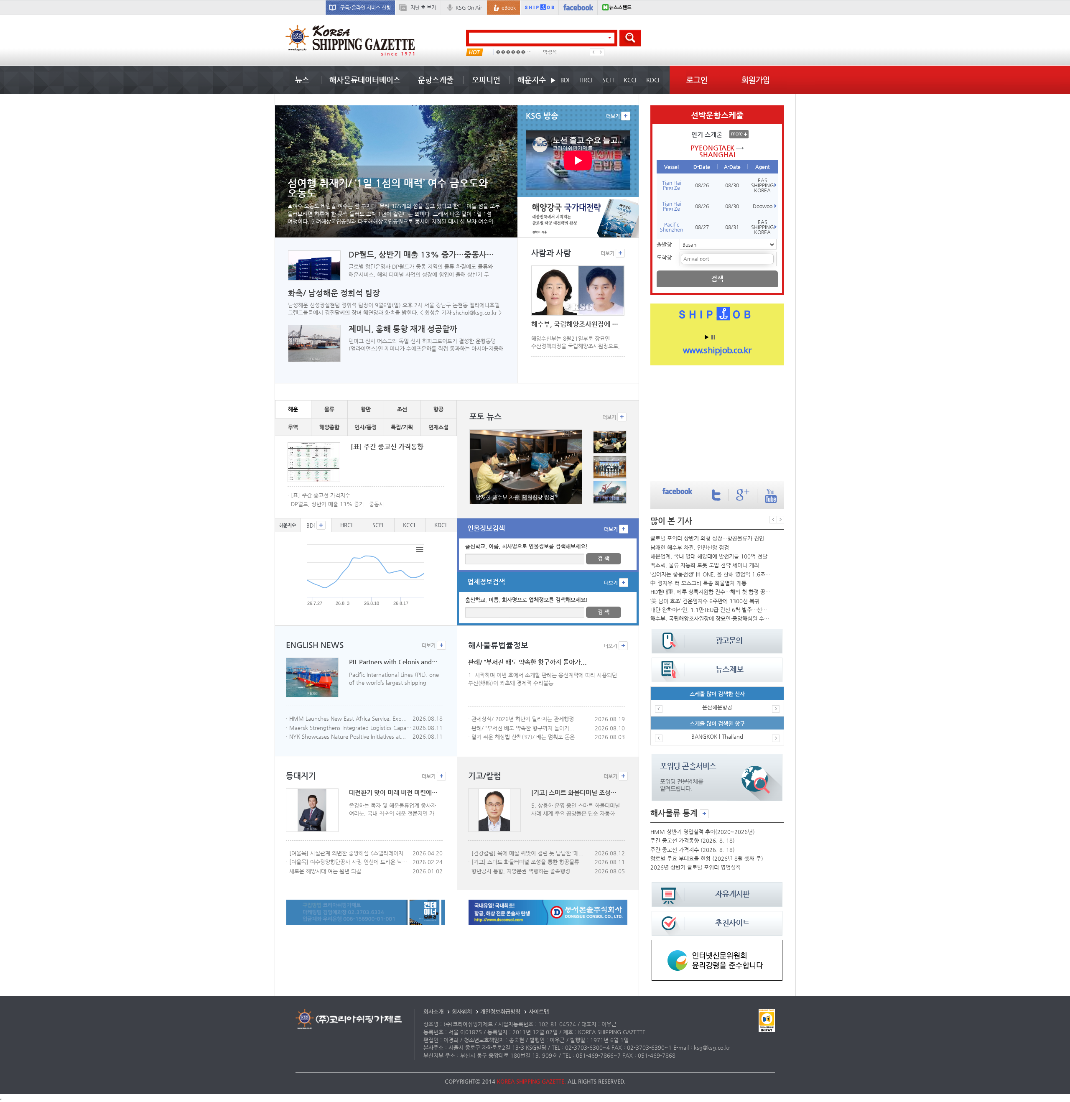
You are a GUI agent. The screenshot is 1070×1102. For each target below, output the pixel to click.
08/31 (732, 227)
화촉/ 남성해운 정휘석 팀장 (334, 293)
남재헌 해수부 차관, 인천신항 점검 (689, 547)
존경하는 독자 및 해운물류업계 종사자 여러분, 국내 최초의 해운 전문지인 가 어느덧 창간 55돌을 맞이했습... (392, 809)
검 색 (603, 558)
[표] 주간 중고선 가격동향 (387, 447)
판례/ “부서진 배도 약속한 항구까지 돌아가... (527, 662)
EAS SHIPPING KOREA (762, 185)
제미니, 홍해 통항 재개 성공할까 (403, 329)
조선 (402, 409)
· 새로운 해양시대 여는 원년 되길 (323, 871)
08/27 (702, 227)
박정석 (550, 52)
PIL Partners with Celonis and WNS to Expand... (393, 661)
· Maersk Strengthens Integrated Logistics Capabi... (348, 727)
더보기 (613, 116)
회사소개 (433, 1011)
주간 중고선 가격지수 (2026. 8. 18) (692, 850)
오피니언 (486, 79)
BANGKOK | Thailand (717, 736)
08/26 (702, 185)
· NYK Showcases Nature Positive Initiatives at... (346, 736)
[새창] (717, 944)
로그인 (697, 79)
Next (600, 52)
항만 (366, 409)
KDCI (652, 80)
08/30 (732, 185)
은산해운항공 (717, 707)
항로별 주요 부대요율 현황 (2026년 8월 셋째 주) (706, 858)
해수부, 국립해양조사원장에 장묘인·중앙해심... (575, 324)
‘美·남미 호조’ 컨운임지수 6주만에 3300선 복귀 (704, 601)
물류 (329, 409)
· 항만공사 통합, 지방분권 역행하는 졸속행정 (519, 871)
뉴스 (302, 79)
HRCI (585, 80)
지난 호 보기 (423, 7)
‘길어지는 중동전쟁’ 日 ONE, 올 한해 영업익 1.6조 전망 (710, 574)
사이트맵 (539, 1011)
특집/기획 (402, 427)
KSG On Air (469, 7)
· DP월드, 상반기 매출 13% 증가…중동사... (338, 504)
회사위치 (462, 1011)
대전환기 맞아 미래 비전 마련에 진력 (393, 792)
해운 (293, 409)
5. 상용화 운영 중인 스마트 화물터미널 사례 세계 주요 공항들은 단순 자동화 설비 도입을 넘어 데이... (575, 809)
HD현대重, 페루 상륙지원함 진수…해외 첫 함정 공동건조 (710, 592)
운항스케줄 (435, 79)
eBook (509, 7)
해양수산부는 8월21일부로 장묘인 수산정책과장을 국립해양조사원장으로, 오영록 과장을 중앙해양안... (575, 342)
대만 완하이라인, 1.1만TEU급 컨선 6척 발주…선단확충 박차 (710, 610)
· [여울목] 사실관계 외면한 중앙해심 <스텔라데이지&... (348, 853)
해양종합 (329, 427)
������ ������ (515, 52)
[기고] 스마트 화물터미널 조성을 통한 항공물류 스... (575, 792)
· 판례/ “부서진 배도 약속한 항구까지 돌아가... (521, 728)
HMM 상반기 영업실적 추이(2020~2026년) (702, 832)
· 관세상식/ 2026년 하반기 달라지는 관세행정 (521, 719)
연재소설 (438, 427)
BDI (564, 80)
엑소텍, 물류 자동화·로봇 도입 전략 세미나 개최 (704, 565)
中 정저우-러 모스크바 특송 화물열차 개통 (698, 583)
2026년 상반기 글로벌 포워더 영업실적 (695, 867)
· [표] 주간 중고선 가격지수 (319, 495)
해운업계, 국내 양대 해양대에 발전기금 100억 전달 (708, 556)
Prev (593, 52)
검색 (717, 279)
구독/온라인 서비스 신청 (365, 7)
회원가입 (755, 79)
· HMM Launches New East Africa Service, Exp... (346, 718)
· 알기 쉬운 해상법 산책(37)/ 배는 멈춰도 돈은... (524, 737)
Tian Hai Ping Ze (671, 185)
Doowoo (762, 206)
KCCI (630, 80)
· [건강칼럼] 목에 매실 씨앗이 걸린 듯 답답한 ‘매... (525, 853)
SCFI (608, 80)
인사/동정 (365, 427)
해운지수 (531, 79)
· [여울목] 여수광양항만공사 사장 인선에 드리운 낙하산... (348, 862)
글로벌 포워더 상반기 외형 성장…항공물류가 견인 (707, 538)
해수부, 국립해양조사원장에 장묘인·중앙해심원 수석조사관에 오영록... (710, 618)
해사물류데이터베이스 (364, 79)
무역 (293, 427)
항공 (438, 409)
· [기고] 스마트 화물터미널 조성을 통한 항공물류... (526, 862)
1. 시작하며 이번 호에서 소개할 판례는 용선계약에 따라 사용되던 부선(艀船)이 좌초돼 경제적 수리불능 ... (542, 679)
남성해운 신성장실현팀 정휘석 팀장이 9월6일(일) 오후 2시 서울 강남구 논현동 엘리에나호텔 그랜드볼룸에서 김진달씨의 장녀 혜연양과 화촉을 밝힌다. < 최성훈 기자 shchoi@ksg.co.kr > (395, 309)
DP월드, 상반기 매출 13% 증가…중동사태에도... (422, 254)
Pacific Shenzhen (671, 227)
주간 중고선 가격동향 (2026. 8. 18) (692, 840)
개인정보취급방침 (500, 1011)
